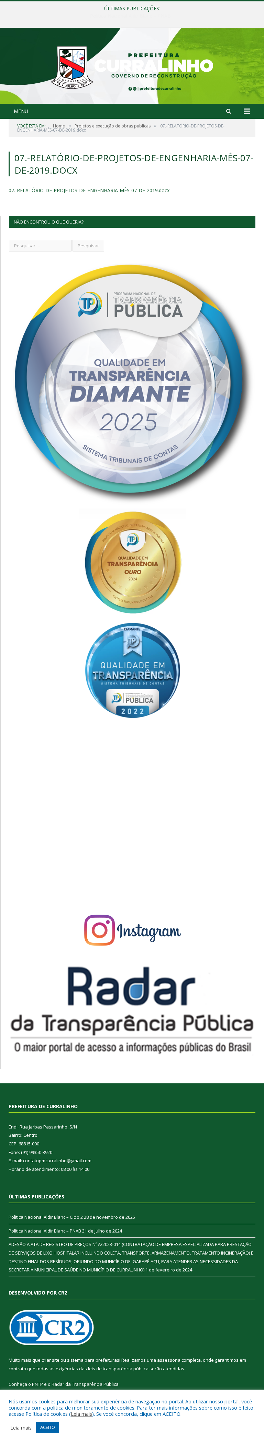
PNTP (37, 1384)
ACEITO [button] (47, 1427)
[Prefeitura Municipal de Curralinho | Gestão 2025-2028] (132, 66)
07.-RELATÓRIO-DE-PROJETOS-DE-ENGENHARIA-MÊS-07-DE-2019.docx (89, 190)
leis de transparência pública (118, 1368)
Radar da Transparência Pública (85, 1384)
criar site (50, 1360)
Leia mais (81, 1413)
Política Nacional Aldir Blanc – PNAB (130, 16)
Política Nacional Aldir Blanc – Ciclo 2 (46, 1217)
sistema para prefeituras (93, 1360)
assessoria (168, 1360)
